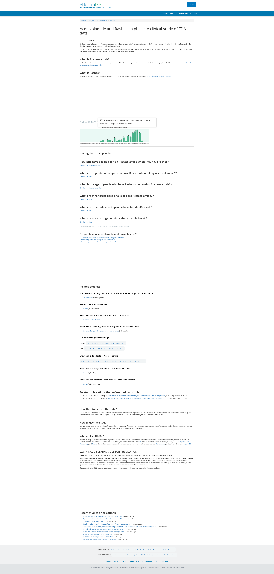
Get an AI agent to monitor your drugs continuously (98, 242)
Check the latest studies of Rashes (159, 76)
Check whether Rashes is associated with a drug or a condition (102, 238)
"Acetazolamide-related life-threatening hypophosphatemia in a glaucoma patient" (136, 396)
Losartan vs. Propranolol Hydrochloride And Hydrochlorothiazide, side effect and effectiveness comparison (119, 527)
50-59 (118, 343)
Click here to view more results (90, 165)
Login (195, 14)
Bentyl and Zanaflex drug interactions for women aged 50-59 (104, 532)
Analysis (91, 20)
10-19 (96, 343)
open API (187, 444)
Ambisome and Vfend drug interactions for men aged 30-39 (103, 516)
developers (134, 561)
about (108, 561)
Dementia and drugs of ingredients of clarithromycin (101, 539)
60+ (122, 343)
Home (83, 20)
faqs (156, 561)
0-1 (88, 343)
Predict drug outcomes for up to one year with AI (98, 240)
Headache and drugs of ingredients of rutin (97, 534)
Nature (94, 444)
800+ (140, 442)
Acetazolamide (102, 20)
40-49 (113, 343)
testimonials (160, 444)
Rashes (112, 20)
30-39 (107, 343)
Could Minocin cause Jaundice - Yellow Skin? (98, 537)
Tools (165, 14)
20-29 (102, 343)
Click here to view (86, 176)
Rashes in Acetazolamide (91, 320)
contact (165, 561)
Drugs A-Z (173, 14)
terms (116, 561)
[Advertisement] (137, 98)
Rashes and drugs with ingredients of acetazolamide (101, 331)
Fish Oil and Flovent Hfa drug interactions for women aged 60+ (104, 529)
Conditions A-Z (185, 14)
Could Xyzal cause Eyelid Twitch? (94, 521)
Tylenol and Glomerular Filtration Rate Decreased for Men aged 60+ (106, 519)
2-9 (91, 343)
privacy (124, 561)
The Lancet (178, 442)
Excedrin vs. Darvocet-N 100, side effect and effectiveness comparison (107, 524)
